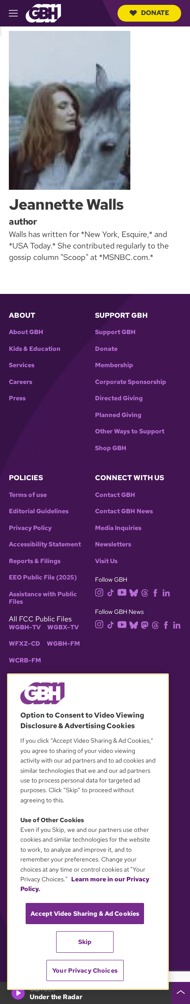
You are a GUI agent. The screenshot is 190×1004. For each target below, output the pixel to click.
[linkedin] (166, 592)
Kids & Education (35, 349)
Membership (114, 365)
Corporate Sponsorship (130, 382)
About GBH (26, 332)
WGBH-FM (63, 643)
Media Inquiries (118, 528)
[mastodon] (144, 624)
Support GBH (115, 332)
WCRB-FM (25, 660)
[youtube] (122, 591)
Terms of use (28, 495)
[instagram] (99, 592)
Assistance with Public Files (43, 598)
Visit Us (106, 561)
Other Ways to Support (129, 431)
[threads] (144, 592)
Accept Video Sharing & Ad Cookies (85, 914)
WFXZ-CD (24, 643)
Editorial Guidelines (38, 511)
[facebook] (155, 592)
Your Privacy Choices (85, 970)
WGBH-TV (25, 627)
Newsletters (113, 544)
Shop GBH (110, 448)
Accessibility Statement (45, 544)
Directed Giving (119, 398)
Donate (155, 12)
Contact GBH (115, 495)
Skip (85, 942)
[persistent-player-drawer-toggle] (180, 993)
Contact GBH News (124, 511)
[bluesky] (133, 592)
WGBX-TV (63, 627)
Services (21, 365)
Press (17, 398)
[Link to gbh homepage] (43, 12)
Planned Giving (118, 415)
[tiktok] (110, 592)
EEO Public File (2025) (43, 577)
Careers (20, 382)
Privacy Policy (30, 528)
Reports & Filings (35, 561)
